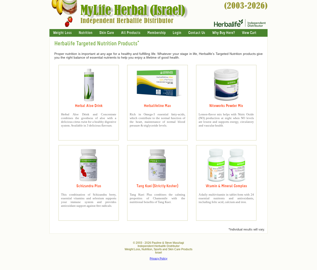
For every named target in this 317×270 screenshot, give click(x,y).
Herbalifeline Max (157, 106)
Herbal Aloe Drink (89, 106)
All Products (130, 33)
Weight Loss (62, 33)
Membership (156, 33)
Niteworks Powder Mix (226, 106)
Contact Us (196, 33)
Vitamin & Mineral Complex (226, 186)
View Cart (249, 33)
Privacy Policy (158, 258)
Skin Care (106, 33)
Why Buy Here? (223, 33)
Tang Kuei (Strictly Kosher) (157, 186)
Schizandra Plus (88, 186)
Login (177, 33)
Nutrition (85, 33)
